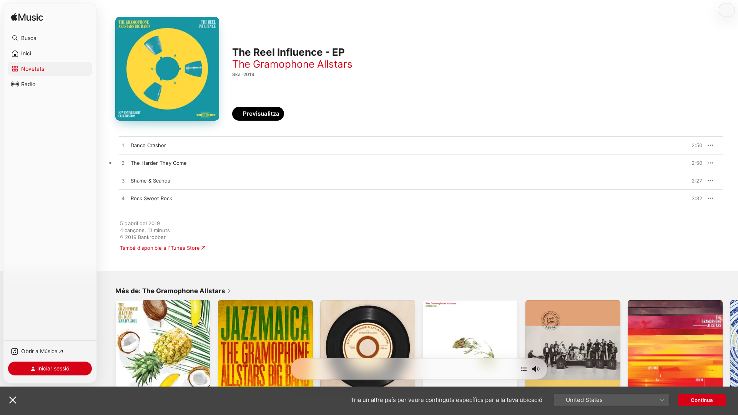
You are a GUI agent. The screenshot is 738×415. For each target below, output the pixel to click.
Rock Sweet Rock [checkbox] (151, 198)
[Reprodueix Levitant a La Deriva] (637, 385)
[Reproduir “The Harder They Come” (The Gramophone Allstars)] (123, 163)
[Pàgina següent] (730, 347)
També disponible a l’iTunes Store (160, 248)
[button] (49, 38)
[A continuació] (524, 369)
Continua (702, 400)
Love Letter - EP (545, 303)
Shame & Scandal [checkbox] (151, 181)
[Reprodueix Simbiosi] (432, 385)
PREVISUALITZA (687, 145)
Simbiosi (432, 303)
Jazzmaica (230, 303)
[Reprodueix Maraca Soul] (125, 385)
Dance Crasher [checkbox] (148, 145)
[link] (173, 291)
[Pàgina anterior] (107, 347)
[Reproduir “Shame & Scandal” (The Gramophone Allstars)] (123, 181)
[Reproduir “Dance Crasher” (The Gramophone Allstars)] (123, 145)
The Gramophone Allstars (292, 64)
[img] (27, 17)
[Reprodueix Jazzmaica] (227, 385)
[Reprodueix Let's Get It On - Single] (330, 385)
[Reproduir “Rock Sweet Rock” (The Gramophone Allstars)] (123, 198)
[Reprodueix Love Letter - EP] (535, 385)
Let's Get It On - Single (347, 303)
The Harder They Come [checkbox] (159, 163)
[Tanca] (12, 400)
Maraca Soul (130, 303)
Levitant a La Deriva (651, 303)
